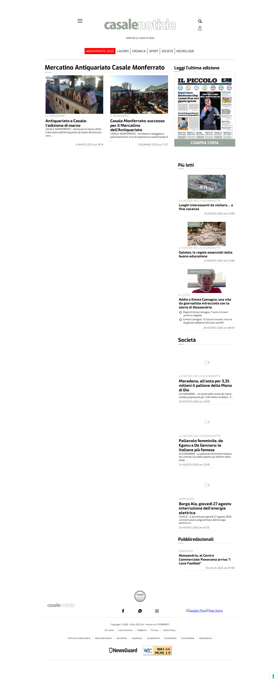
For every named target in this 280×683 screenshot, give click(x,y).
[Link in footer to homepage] (140, 597)
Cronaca (139, 51)
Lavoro (123, 51)
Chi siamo (109, 630)
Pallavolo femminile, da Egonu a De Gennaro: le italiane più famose (201, 445)
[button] (200, 21)
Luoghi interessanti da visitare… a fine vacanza (206, 207)
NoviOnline (122, 638)
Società (167, 51)
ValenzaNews (205, 638)
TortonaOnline (188, 638)
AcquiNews (137, 638)
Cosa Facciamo (125, 630)
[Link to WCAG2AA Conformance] (155, 651)
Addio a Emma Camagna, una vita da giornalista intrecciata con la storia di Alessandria (205, 303)
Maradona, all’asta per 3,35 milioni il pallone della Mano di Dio (205, 385)
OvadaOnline (170, 638)
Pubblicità (142, 630)
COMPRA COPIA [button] (205, 142)
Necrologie (185, 51)
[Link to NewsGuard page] (124, 651)
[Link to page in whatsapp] (140, 611)
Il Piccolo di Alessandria (79, 638)
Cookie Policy (169, 630)
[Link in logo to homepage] (140, 27)
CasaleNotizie (153, 638)
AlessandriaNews (104, 638)
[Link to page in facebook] (123, 611)
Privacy (155, 630)
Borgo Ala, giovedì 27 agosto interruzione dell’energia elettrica (205, 508)
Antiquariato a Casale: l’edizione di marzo (66, 123)
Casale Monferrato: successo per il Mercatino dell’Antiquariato (137, 125)
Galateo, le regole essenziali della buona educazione (205, 254)
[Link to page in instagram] (157, 611)
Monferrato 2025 (100, 51)
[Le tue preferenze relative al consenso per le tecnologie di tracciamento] (273, 676)
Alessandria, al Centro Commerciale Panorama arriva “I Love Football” (204, 559)
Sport (153, 51)
